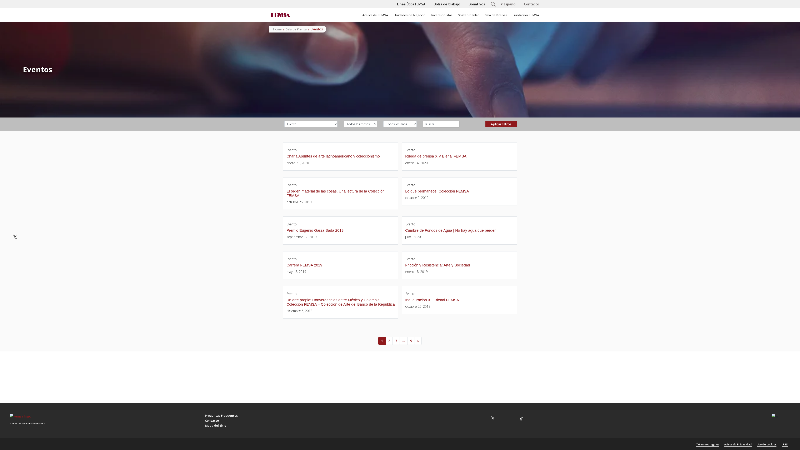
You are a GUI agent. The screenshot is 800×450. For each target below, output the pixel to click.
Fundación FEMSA (525, 15)
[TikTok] (521, 419)
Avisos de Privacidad (738, 444)
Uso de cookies (766, 444)
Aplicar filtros (501, 124)
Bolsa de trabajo (447, 4)
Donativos (477, 4)
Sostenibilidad (468, 15)
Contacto (531, 4)
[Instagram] (483, 419)
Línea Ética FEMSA (411, 4)
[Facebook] (15, 224)
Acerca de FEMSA (375, 15)
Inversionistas (441, 15)
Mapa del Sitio (215, 426)
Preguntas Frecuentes (221, 416)
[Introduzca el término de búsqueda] (493, 4)
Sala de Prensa (496, 15)
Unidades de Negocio (409, 15)
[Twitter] (15, 237)
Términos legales (707, 444)
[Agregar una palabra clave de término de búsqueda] (441, 124)
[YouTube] (503, 419)
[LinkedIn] (15, 250)
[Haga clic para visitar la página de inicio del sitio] (280, 15)
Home (277, 29)
